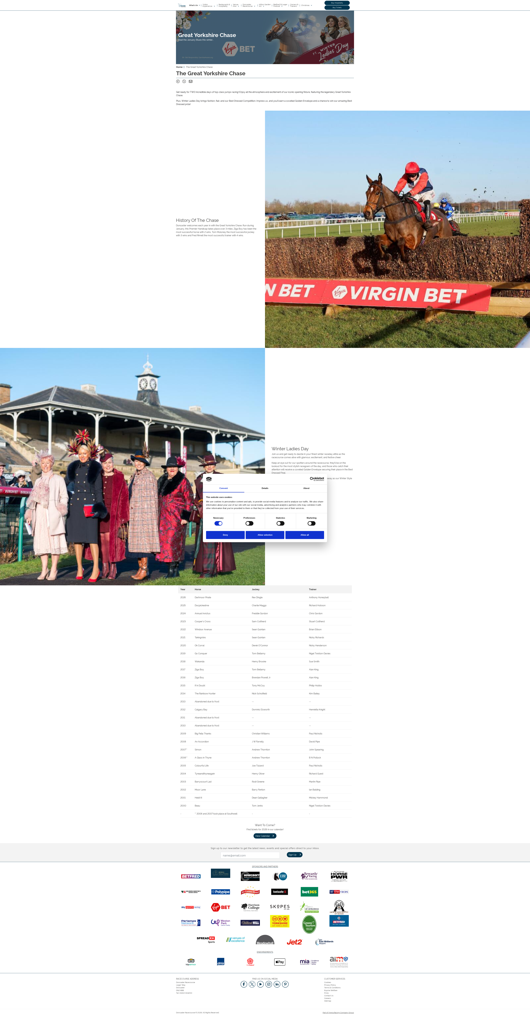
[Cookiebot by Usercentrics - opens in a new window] (312, 479)
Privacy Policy (330, 985)
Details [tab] (265, 488)
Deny (225, 535)
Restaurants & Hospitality (224, 5)
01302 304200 (185, 993)
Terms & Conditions (332, 987)
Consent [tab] (223, 488)
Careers (327, 998)
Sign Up (292, 854)
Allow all (305, 535)
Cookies (327, 982)
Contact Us (328, 995)
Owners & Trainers (294, 5)
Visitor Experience (208, 5)
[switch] (249, 523)
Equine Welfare (330, 990)
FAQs (326, 993)
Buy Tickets (337, 7)
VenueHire (235, 5)
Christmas (305, 5)
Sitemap (327, 1000)
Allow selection (265, 535)
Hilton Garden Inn (265, 5)
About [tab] (306, 488)
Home (179, 66)
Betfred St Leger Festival (280, 5)
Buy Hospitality (337, 3)
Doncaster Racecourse (248, 5)
